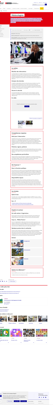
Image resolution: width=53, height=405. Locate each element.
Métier (1, 10)
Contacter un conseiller (16, 8)
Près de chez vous (36, 8)
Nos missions (45, 2)
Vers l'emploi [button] (30, 8)
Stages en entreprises (40, 403)
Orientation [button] (9, 8)
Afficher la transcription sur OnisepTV (35, 118)
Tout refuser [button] (17, 401)
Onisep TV (35, 2)
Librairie (40, 2)
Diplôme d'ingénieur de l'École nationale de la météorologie (21, 203)
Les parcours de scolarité (31, 403)
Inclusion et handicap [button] (24, 8)
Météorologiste (12, 281)
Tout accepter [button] (23, 401)
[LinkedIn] (2, 281)
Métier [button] (4, 8)
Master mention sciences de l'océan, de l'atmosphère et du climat (22, 204)
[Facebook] (6, 281)
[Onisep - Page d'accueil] (8, 3)
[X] (4, 281)
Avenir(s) (42, 8)
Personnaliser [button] (10, 401)
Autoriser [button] (26, 106)
